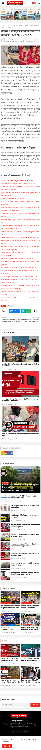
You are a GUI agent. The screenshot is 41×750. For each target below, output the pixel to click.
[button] (34, 3)
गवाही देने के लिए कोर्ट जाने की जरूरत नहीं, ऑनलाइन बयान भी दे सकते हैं (25, 516)
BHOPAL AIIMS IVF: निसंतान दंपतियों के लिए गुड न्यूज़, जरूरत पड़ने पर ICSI (25, 564)
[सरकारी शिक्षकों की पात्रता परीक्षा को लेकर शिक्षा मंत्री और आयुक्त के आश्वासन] (5, 556)
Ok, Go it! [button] (7, 746)
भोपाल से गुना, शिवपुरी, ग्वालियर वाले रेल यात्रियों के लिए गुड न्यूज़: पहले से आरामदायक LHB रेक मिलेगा (20, 400)
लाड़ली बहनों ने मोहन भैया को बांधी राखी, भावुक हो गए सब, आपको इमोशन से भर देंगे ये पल (20, 365)
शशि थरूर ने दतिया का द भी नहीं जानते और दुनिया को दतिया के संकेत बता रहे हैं (10, 607)
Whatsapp (28, 311)
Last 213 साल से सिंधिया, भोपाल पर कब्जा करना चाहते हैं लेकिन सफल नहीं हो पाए (20, 434)
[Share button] (34, 311)
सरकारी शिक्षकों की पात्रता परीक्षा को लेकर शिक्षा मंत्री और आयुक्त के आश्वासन (25, 554)
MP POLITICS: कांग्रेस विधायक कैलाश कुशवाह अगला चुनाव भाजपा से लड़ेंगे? (25, 535)
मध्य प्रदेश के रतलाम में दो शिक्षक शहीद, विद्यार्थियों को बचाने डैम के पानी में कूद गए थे (25, 525)
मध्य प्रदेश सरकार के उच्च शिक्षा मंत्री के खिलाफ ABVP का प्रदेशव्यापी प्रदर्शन (30, 628)
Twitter (23, 311)
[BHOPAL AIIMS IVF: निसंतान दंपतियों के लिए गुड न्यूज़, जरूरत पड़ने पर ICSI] (5, 566)
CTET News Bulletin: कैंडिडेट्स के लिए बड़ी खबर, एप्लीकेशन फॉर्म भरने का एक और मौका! (25, 545)
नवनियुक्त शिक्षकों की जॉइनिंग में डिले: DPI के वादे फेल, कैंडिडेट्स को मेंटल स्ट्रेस (24, 497)
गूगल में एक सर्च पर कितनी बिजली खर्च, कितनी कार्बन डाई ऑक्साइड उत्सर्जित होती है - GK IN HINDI (24, 573)
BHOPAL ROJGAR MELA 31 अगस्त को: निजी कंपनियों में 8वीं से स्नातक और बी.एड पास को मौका (10, 659)
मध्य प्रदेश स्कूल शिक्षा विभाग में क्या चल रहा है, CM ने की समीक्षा (30, 607)
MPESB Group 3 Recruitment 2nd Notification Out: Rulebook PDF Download (10, 628)
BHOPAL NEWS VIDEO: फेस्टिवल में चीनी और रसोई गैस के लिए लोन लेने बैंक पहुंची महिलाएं (10, 681)
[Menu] (3, 3)
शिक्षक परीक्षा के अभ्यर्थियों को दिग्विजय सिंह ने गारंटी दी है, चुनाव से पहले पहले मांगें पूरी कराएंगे (30, 681)
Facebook (15, 311)
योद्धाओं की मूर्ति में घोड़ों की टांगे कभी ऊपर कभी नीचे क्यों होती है (20, 277)
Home (3, 25)
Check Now (5, 741)
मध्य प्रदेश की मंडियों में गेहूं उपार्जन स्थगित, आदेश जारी (17, 180)
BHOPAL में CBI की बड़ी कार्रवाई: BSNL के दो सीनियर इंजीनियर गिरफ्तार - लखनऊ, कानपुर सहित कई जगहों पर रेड (30, 659)
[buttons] (13, 731)
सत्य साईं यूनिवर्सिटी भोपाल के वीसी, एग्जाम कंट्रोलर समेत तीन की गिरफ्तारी (25, 506)
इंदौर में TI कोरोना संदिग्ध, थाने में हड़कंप (13, 198)
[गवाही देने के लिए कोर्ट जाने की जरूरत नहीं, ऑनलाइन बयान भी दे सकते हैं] (5, 518)
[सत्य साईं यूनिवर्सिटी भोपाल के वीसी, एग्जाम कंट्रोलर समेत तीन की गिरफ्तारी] (5, 508)
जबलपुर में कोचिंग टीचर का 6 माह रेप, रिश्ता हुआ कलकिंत (18, 183)
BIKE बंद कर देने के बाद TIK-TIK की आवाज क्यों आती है (18, 268)
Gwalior (9, 25)
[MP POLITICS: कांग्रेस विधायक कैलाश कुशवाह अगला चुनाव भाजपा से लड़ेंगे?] (5, 537)
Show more (35, 333)
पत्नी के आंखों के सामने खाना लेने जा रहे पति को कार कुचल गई (19, 238)
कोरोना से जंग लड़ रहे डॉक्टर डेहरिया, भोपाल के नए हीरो (17, 259)
